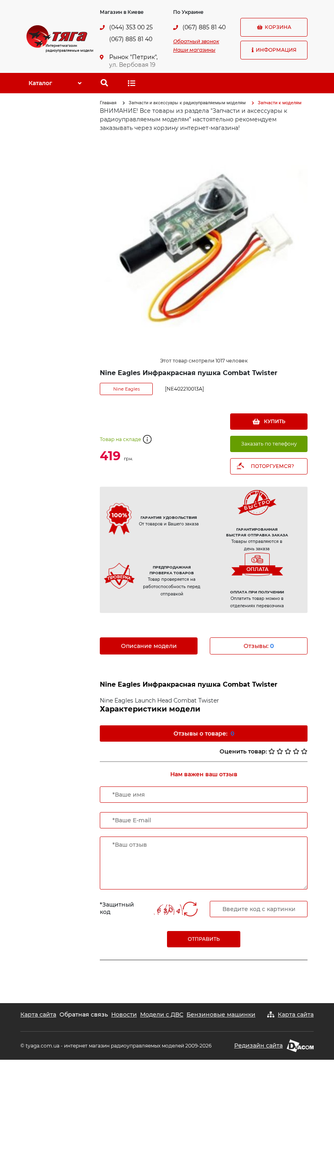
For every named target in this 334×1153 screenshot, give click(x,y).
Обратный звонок (196, 41)
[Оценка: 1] (271, 751)
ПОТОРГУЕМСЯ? (272, 466)
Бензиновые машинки (221, 1014)
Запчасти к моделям (279, 102)
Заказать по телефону (269, 444)
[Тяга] (56, 36)
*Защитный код (117, 908)
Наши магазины (194, 50)
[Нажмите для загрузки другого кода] (168, 910)
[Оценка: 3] (288, 751)
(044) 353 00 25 (131, 27)
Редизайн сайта (258, 1045)
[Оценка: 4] (296, 751)
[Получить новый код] (190, 910)
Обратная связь (83, 1014)
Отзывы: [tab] (259, 646)
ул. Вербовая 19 (132, 64)
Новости (124, 1014)
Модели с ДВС (161, 1014)
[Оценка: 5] (304, 751)
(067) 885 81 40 (130, 39)
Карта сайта (38, 1014)
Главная (108, 102)
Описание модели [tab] (149, 646)
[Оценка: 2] (280, 751)
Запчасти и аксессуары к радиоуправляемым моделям (187, 102)
